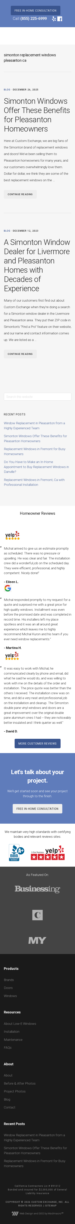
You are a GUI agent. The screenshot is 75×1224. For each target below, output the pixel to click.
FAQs (8, 1047)
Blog (7, 89)
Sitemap (51, 1205)
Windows (10, 996)
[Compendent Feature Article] (37, 926)
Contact (9, 1107)
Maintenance (13, 1040)
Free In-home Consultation (36, 10)
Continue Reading (20, 194)
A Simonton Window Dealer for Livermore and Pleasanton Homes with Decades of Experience (37, 265)
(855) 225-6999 (33, 18)
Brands (9, 980)
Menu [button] (66, 35)
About (8, 1075)
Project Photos (15, 1091)
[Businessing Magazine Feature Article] (37, 900)
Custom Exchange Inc (17, 36)
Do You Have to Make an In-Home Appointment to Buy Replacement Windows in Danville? (36, 467)
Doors (8, 988)
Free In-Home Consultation (37, 808)
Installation (11, 1031)
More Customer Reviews (37, 743)
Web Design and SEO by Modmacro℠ (40, 1213)
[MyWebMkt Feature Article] (37, 951)
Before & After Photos (20, 1083)
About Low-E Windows (20, 1024)
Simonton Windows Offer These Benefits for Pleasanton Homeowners (37, 115)
